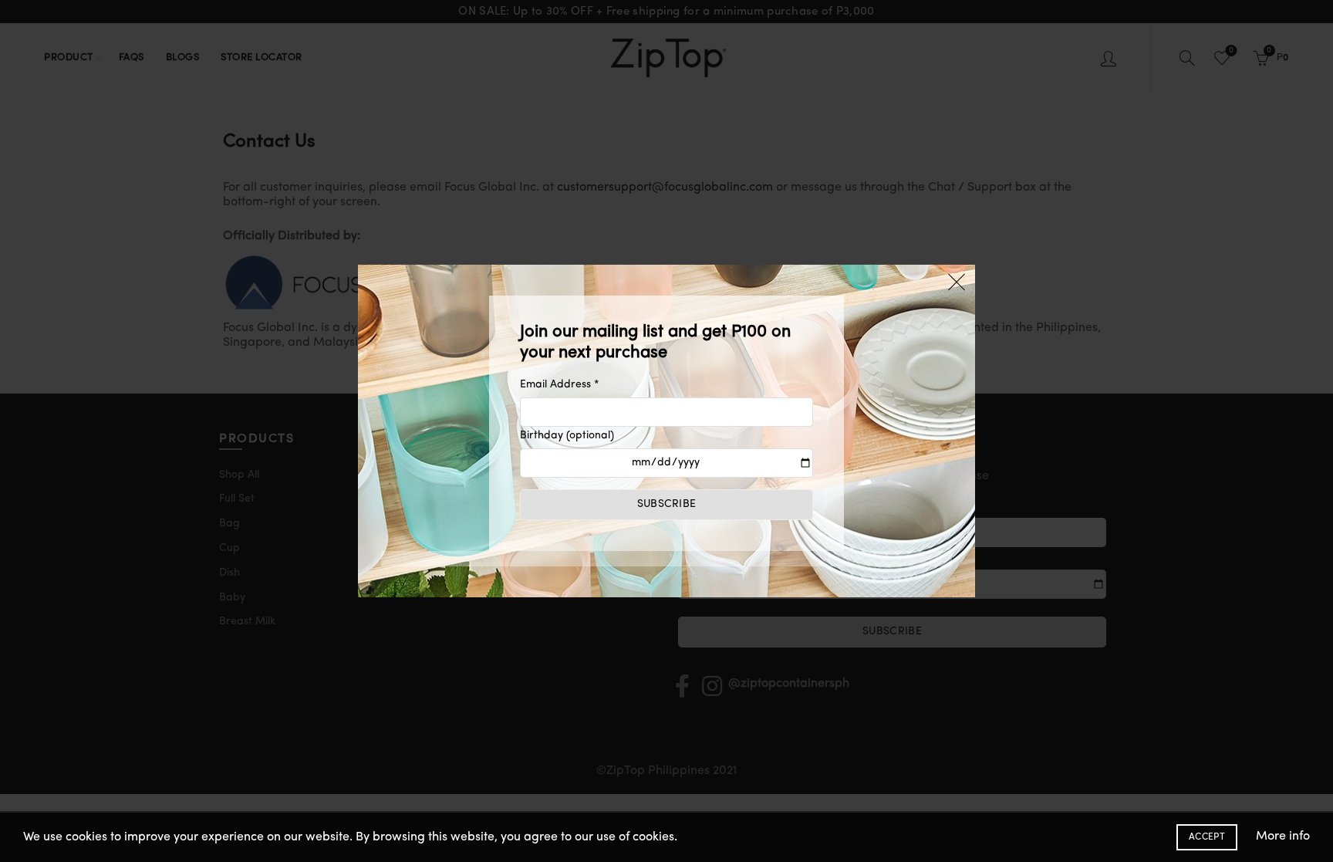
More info (1283, 836)
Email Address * (559, 384)
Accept (1207, 837)
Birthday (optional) (567, 435)
